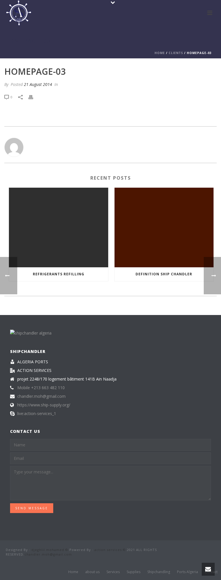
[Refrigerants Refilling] (58, 227)
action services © (110, 550)
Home (160, 53)
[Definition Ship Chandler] (164, 227)
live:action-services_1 (36, 413)
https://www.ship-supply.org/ (43, 405)
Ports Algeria (187, 572)
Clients (176, 53)
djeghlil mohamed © (49, 550)
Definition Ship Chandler (164, 274)
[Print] (33, 96)
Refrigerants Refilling (58, 274)
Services (113, 572)
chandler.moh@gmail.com (41, 396)
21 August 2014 (38, 84)
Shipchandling (158, 572)
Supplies (133, 572)
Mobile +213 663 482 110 (41, 387)
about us (92, 572)
